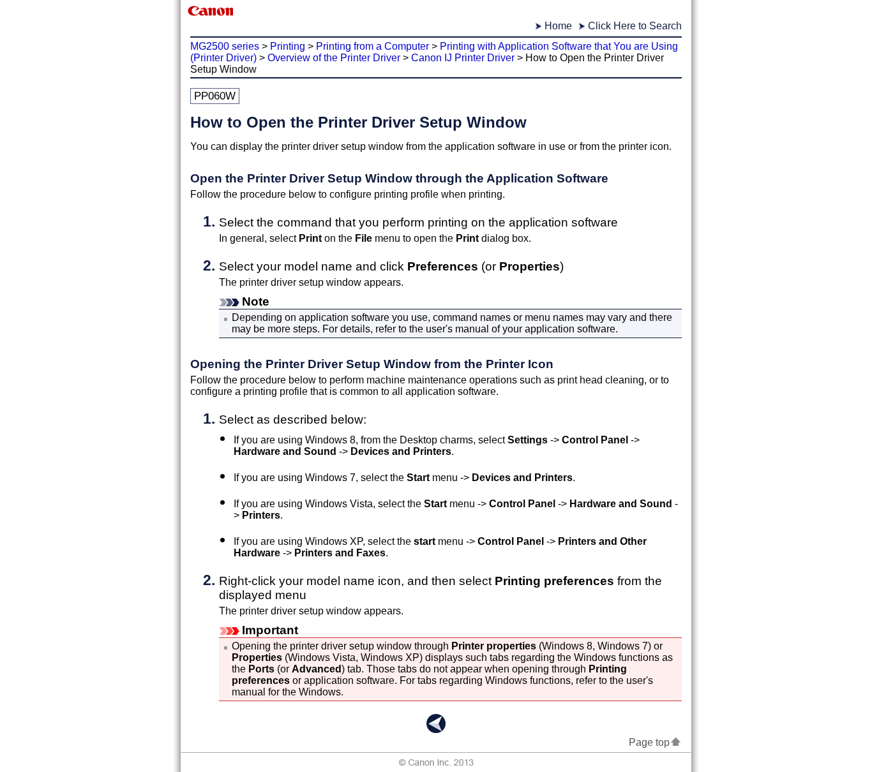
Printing (287, 46)
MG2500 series (224, 46)
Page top (649, 742)
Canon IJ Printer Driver (463, 57)
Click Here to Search (635, 25)
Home (558, 25)
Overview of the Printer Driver (333, 57)
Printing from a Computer (372, 46)
